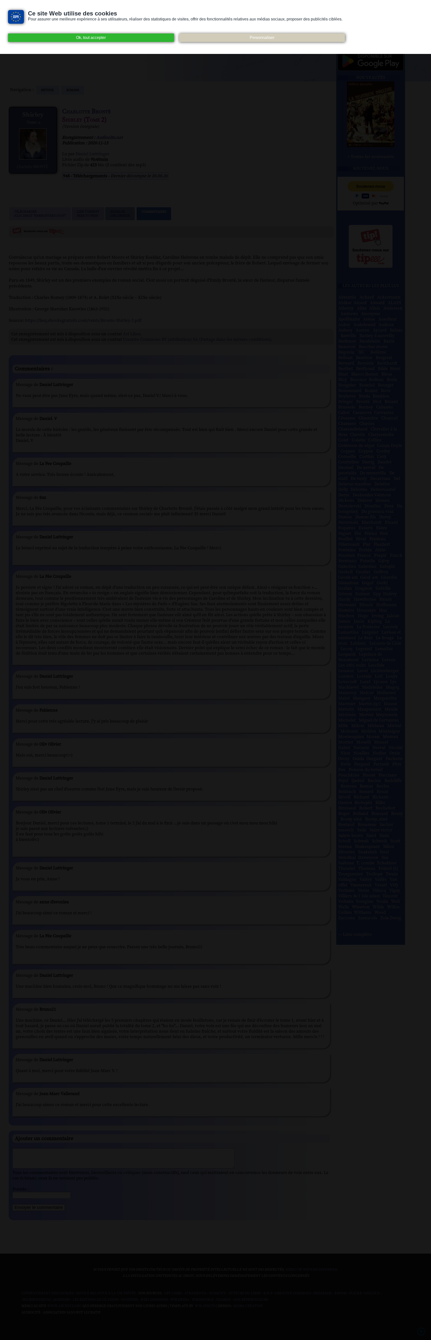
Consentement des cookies (47, 1293)
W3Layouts (205, 1306)
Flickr (355, 1293)
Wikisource (203, 1300)
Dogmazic (323, 1293)
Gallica (372, 1293)
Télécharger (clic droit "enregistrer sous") (40, 214)
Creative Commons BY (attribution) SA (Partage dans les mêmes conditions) (197, 339)
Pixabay (223, 1300)
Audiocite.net (109, 137)
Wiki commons (154, 1300)
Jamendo (61, 1300)
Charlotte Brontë (86, 111)
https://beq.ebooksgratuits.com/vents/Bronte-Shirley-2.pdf (83, 320)
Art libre (173, 1293)
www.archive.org (64, 1306)
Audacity (217, 1293)
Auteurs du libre (244, 1293)
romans (72, 90)
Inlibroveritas (36, 1300)
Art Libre (131, 334)
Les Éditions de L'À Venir (95, 1300)
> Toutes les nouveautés (370, 157)
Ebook (341, 1293)
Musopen (129, 1300)
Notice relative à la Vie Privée (106, 1293)
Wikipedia (179, 1300)
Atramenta (195, 1293)
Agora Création (248, 1306)
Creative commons (293, 1293)
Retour (47, 90)
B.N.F (267, 1293)
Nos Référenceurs (250, 1300)
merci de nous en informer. (311, 1269)
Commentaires (154, 212)
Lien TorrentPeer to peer (88, 214)
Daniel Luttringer (92, 154)
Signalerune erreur (120, 214)
